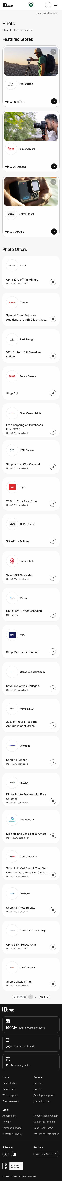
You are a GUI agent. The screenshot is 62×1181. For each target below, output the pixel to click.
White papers (9, 1095)
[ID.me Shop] (10, 5)
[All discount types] (31, 5)
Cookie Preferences (44, 1121)
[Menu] (55, 5)
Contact (37, 1089)
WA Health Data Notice (46, 1133)
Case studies (9, 1083)
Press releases (10, 1101)
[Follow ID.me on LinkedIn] (14, 1154)
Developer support (43, 1095)
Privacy (6, 1121)
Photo (16, 29)
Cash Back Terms (43, 1127)
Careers (37, 1083)
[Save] (53, 52)
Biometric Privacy (12, 1133)
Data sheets (9, 1089)
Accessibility (9, 1115)
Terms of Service (12, 1127)
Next (42, 997)
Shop (6, 29)
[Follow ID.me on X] (5, 1154)
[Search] (48, 5)
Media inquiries (42, 1101)
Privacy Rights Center (45, 1115)
